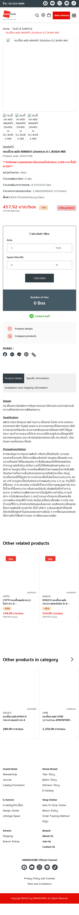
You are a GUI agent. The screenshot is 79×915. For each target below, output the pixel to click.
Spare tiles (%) (15, 257)
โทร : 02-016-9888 (13, 4)
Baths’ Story (49, 780)
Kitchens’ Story (51, 785)
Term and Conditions (39, 884)
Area (9, 240)
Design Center (11, 811)
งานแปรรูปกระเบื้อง (13, 805)
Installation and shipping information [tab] (26, 388)
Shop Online (49, 800)
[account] (43, 16)
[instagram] (59, 4)
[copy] (33, 355)
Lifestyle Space (11, 816)
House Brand (49, 769)
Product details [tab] (13, 378)
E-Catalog (47, 791)
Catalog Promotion (14, 785)
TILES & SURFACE (22, 29)
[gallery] (8, 127)
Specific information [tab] (37, 378)
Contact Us (48, 847)
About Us (47, 836)
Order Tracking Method (55, 816)
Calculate (40, 278)
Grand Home (10, 769)
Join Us (46, 842)
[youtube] (52, 4)
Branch (46, 831)
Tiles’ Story (48, 775)
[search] (37, 15)
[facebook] (45, 4)
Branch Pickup (11, 842)
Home (6, 29)
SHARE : (8, 348)
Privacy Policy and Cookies (39, 879)
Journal (7, 780)
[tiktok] (73, 4)
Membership (10, 775)
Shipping (8, 836)
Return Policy (50, 811)
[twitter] (12, 355)
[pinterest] (26, 355)
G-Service (8, 800)
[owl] (72, 659)
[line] (66, 4)
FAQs (45, 822)
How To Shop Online (54, 805)
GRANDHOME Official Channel (39, 860)
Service (7, 831)
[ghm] (9, 15)
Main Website (61, 15)
